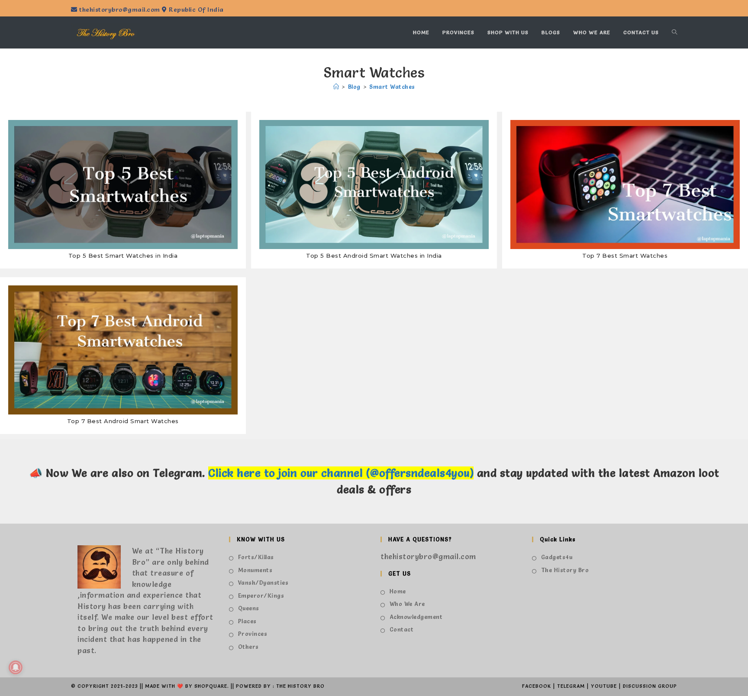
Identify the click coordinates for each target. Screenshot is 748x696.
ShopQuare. (211, 686)
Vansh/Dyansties (263, 582)
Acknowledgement (416, 616)
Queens (248, 608)
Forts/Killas (256, 557)
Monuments (255, 570)
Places (247, 621)
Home (398, 591)
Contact (401, 629)
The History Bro (565, 570)
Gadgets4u (556, 557)
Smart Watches (392, 86)
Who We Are (407, 603)
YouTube (604, 686)
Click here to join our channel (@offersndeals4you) (341, 472)
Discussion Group (650, 686)
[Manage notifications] (16, 667)
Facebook (536, 686)
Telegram (571, 686)
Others (248, 646)
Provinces (252, 633)
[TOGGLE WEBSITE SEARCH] (674, 32)
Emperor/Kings (261, 595)
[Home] (336, 86)
